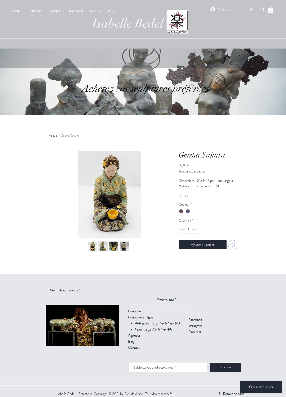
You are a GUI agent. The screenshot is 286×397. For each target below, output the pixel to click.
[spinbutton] (188, 229)
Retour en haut (233, 393)
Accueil (53, 135)
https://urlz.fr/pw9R (158, 329)
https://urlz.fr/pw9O (165, 323)
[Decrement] (182, 229)
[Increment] (194, 229)
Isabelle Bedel (127, 23)
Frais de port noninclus (192, 171)
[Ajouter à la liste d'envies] (232, 244)
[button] (270, 9)
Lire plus (183, 196)
